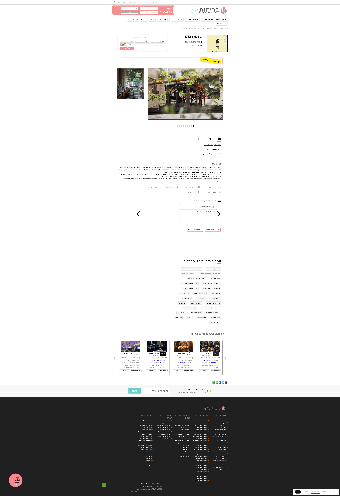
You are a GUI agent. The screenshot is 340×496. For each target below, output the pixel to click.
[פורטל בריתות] (213, 207)
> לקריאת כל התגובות (195, 230)
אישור (297, 492)
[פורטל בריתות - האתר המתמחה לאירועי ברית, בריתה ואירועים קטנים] (208, 10)
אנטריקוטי (209, 354)
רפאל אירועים (128, 354)
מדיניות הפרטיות (315, 493)
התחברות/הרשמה (151, 2)
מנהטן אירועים (181, 354)
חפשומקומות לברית (166, 10)
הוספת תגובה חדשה (212, 230)
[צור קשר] (15, 480)
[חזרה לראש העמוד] (104, 485)
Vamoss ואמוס (154, 354)
